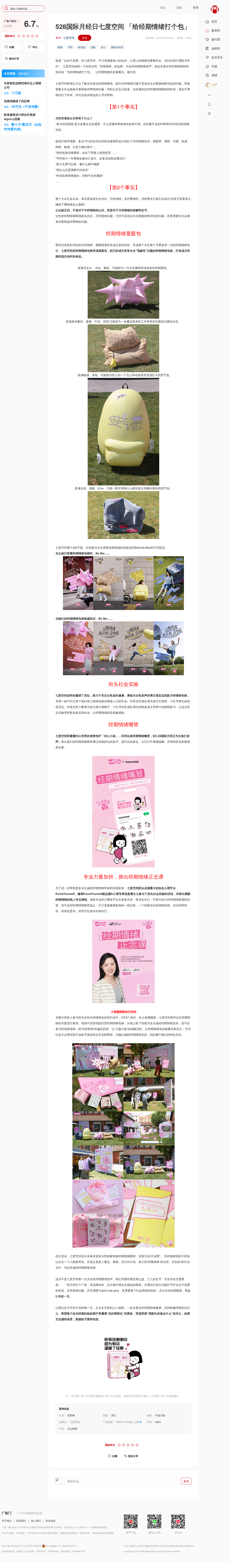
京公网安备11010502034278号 (61, 1545)
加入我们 (36, 1520)
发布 (186, 1481)
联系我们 (21, 1520)
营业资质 (50, 1520)
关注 (84, 38)
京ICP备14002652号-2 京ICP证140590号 (22, 1545)
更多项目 (23, 73)
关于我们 (7, 1520)
